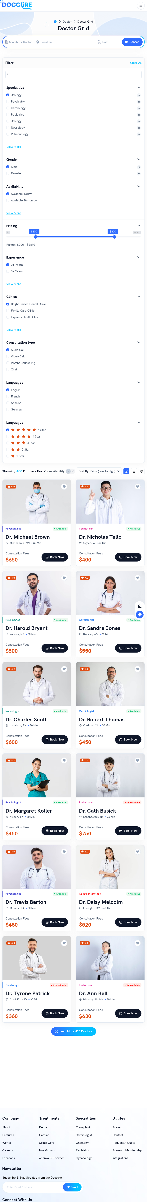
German (16, 409)
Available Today (21, 194)
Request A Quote (124, 1143)
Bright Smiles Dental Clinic (28, 304)
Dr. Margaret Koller (29, 810)
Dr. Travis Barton (26, 901)
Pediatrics (17, 114)
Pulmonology (19, 134)
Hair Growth (47, 1150)
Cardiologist (86, 620)
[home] (55, 22)
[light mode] (140, 614)
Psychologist (13, 528)
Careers (7, 1150)
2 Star (26, 449)
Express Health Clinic (25, 317)
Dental (43, 1127)
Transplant (83, 1127)
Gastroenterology (90, 893)
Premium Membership (127, 1150)
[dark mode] (140, 606)
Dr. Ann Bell (93, 993)
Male (14, 167)
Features (8, 1135)
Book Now (57, 557)
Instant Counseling (23, 363)
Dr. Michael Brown (28, 536)
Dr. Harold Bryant (26, 628)
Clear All (136, 63)
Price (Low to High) (96, 471)
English (15, 390)
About (6, 1127)
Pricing (117, 1127)
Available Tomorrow (24, 200)
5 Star (42, 430)
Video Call (18, 356)
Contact (118, 1135)
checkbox (70, 471)
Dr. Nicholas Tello (100, 536)
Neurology (18, 128)
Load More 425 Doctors (76, 1031)
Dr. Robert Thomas (102, 719)
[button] (73, 87)
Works (6, 1143)
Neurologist (13, 620)
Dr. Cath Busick (97, 810)
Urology (16, 95)
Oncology (82, 1143)
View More (13, 147)
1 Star (20, 456)
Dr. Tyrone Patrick (28, 993)
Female (16, 173)
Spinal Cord (47, 1143)
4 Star (36, 436)
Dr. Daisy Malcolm (101, 901)
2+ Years (17, 265)
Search (135, 42)
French (15, 396)
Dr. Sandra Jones (99, 628)
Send (74, 1187)
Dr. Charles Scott (26, 719)
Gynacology (84, 1158)
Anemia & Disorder (51, 1158)
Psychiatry (18, 101)
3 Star (31, 443)
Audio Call (17, 350)
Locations (8, 1158)
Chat (14, 369)
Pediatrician (86, 528)
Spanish (16, 403)
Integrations (120, 1158)
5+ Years (17, 271)
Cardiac (44, 1135)
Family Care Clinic (22, 311)
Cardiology (18, 108)
